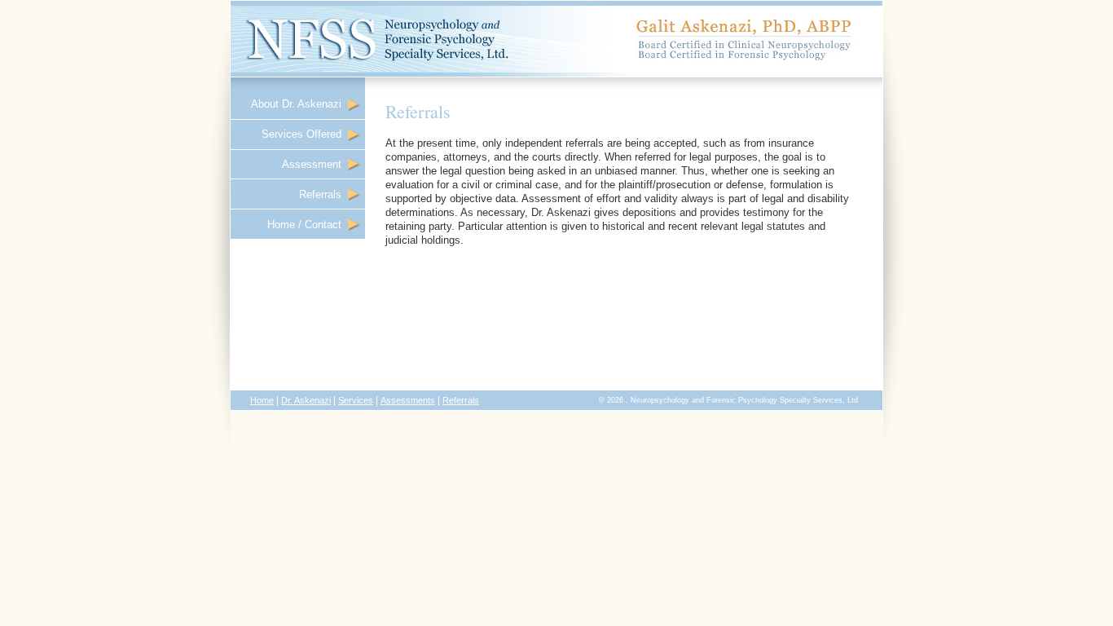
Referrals (323, 194)
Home (262, 400)
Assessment (315, 164)
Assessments (408, 400)
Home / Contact (307, 224)
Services (355, 400)
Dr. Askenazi (306, 400)
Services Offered (305, 134)
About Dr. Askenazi (299, 104)
